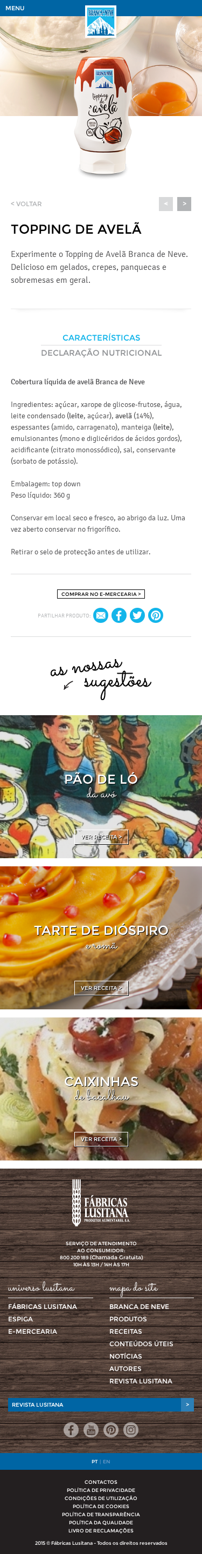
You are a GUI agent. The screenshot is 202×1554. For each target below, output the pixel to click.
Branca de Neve (139, 1306)
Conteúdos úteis (141, 1344)
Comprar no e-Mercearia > (101, 594)
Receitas (125, 1331)
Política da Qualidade (101, 1522)
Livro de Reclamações (101, 1530)
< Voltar (26, 204)
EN (106, 1461)
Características (101, 337)
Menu (14, 8)
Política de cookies (101, 1506)
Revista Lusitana (140, 1381)
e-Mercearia (32, 1331)
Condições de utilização (101, 1498)
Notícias (125, 1356)
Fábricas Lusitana (42, 1306)
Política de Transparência (101, 1514)
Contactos (101, 1482)
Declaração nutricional (101, 353)
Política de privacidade (101, 1490)
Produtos (128, 1319)
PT (94, 1461)
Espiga (20, 1319)
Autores (125, 1369)
